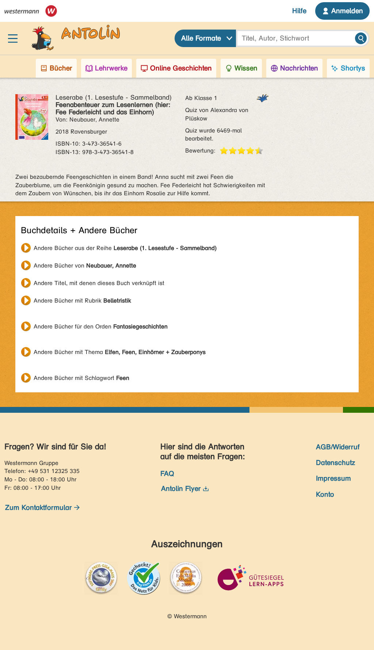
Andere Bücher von (85, 265)
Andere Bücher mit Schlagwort (81, 377)
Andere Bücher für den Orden (101, 326)
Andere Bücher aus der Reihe (125, 248)
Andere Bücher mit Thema (120, 352)
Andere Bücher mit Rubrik (82, 300)
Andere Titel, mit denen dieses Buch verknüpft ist (99, 283)
